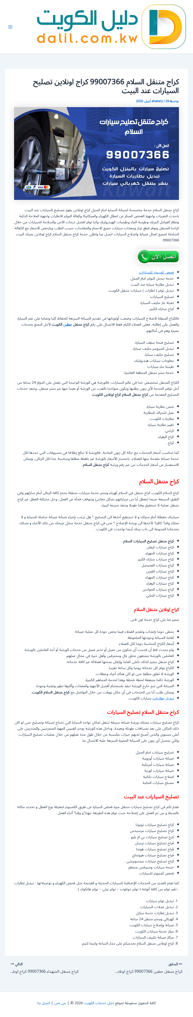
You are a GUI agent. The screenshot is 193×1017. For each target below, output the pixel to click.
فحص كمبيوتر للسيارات (156, 272)
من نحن (60, 1003)
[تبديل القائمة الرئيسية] (10, 27)
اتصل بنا (43, 1003)
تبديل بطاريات (163, 698)
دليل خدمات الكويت (99, 1003)
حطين (67, 324)
